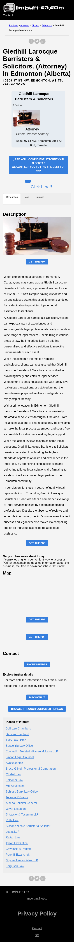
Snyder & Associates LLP (22, 860)
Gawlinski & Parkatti (18, 848)
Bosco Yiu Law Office (19, 745)
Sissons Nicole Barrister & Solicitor (28, 825)
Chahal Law (13, 774)
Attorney (24, 25)
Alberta (35, 25)
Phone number (37, 664)
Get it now (58, 566)
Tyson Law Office (17, 843)
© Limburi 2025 (18, 892)
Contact (8, 15)
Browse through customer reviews (37, 708)
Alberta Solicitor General (21, 803)
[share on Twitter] (37, 43)
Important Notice (37, 898)
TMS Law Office (16, 739)
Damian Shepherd (17, 734)
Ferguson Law (15, 866)
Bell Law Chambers (18, 728)
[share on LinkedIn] (43, 43)
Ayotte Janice (14, 762)
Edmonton (47, 25)
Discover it (37, 697)
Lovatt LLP (12, 831)
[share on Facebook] (31, 43)
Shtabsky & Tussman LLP (22, 814)
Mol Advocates (15, 785)
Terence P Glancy (17, 797)
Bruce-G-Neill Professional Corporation (31, 768)
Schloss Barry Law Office (22, 791)
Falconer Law (14, 780)
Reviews (13, 25)
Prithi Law (12, 820)
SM (37, 935)
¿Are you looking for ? (38, 165)
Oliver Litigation (16, 808)
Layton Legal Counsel (20, 757)
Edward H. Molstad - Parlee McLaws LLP (32, 751)
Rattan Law (13, 837)
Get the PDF (37, 261)
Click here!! (41, 186)
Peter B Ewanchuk (17, 854)
